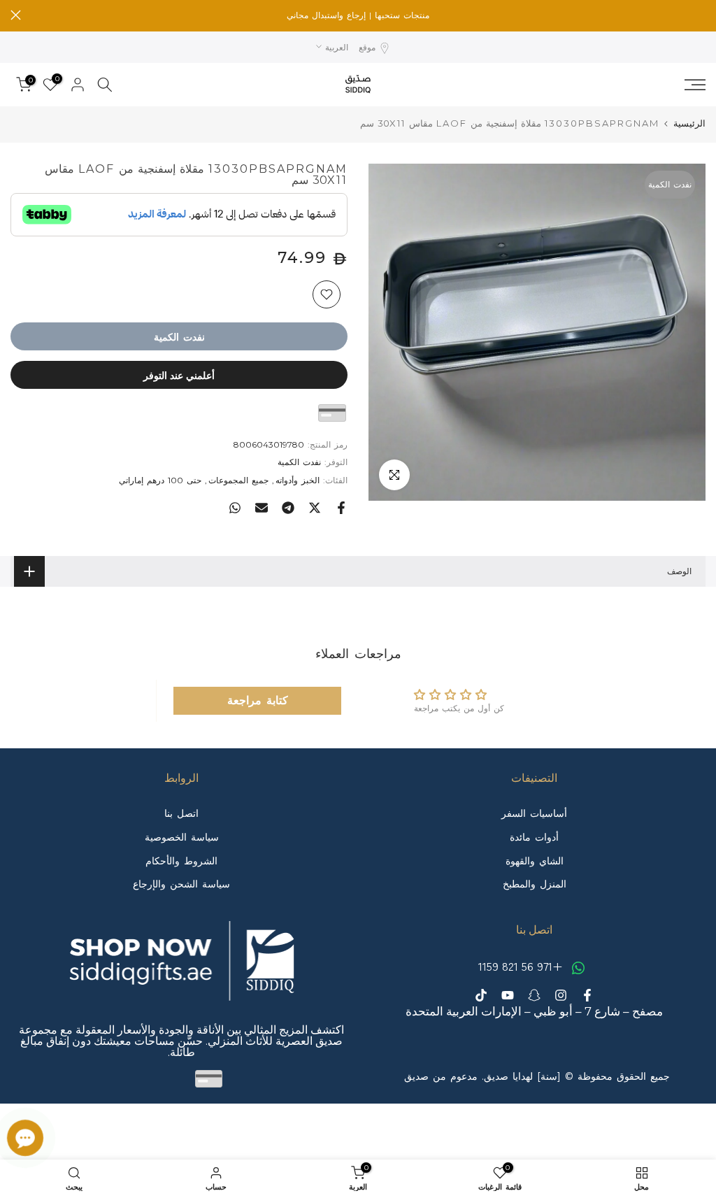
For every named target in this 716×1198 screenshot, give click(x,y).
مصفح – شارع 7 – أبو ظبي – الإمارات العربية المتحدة (534, 1011)
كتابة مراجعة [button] (257, 700)
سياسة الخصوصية (182, 837)
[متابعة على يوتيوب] (507, 995)
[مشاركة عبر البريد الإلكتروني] (261, 507)
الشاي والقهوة (535, 861)
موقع (367, 47)
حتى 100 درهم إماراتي (160, 480)
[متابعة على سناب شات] (534, 995)
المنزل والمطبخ (534, 884)
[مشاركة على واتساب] (235, 507)
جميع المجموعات (238, 480)
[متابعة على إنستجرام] (560, 995)
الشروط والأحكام (181, 861)
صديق (416, 1076)
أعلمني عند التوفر (179, 375)
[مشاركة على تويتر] (314, 507)
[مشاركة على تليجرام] (288, 507)
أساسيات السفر (534, 813)
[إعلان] (358, 15)
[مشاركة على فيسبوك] (341, 507)
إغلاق (700, 15)
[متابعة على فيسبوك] (587, 995)
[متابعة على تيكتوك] (481, 995)
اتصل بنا (181, 813)
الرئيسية (689, 123)
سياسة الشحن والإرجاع (181, 884)
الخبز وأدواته (297, 480)
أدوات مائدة (534, 837)
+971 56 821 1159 (522, 965)
